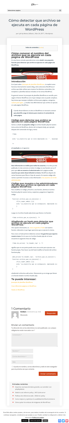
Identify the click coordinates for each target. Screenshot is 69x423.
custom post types (17, 102)
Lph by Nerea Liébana (26, 34)
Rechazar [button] (24, 420)
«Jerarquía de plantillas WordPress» (33, 84)
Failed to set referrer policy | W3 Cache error (30, 392)
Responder (51, 313)
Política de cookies (38, 417)
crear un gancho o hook (37, 227)
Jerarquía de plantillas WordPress (22, 282)
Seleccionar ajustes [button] (35, 420)
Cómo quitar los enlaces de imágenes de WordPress (32, 402)
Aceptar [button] (45, 420)
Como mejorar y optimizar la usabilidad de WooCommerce (35, 399)
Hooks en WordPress (18, 290)
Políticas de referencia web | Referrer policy (30, 396)
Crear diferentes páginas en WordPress (23, 286)
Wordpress (49, 34)
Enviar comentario (48, 374)
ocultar (41, 47)
